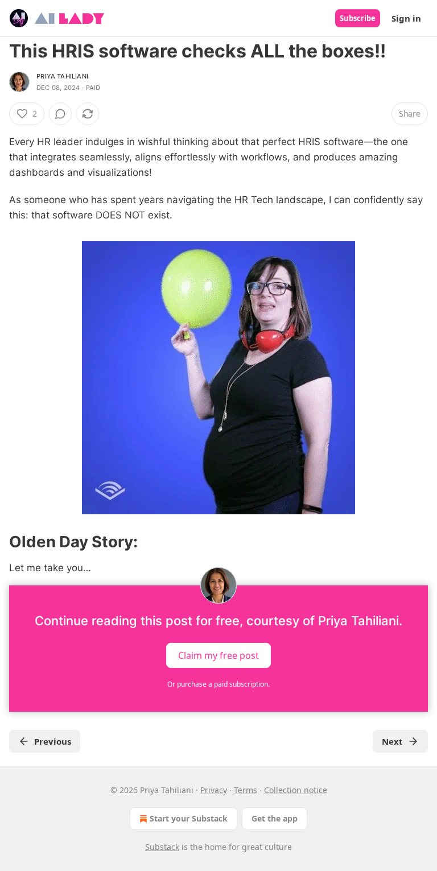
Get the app (275, 818)
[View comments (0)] (60, 113)
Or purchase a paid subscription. (218, 684)
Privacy (213, 790)
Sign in (406, 18)
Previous (52, 741)
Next (392, 741)
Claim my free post (218, 655)
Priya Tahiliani (62, 76)
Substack (162, 846)
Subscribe (358, 18)
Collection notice (295, 790)
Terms (245, 790)
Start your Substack (189, 818)
